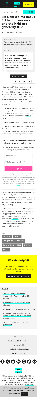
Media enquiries (18, 353)
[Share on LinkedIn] (29, 82)
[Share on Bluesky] (24, 82)
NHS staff (7, 236)
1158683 (28, 376)
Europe (6, 249)
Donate (28, 4)
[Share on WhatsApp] (33, 82)
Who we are (18, 337)
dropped (15, 219)
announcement (22, 221)
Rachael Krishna (10, 32)
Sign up (18, 169)
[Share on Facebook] (15, 82)
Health (17, 236)
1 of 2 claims (19, 76)
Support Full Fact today (18, 276)
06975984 (23, 378)
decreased (14, 129)
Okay (24, 394)
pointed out (30, 192)
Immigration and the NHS (13, 241)
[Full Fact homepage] (17, 4)
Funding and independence (18, 341)
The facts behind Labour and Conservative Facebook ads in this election (16, 296)
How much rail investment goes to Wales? (19, 309)
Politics (27, 245)
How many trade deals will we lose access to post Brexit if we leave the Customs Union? (17, 316)
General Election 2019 (12, 245)
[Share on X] (20, 82)
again (4, 226)
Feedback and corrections (19, 349)
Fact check (29, 12)
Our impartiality (18, 345)
